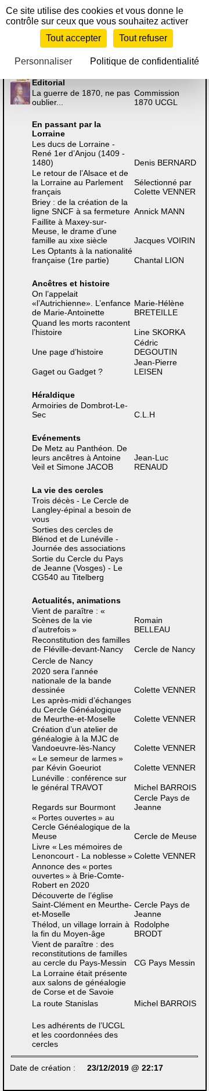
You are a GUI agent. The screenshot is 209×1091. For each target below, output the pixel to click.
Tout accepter (73, 38)
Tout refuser (143, 38)
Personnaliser (43, 61)
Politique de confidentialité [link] (144, 61)
